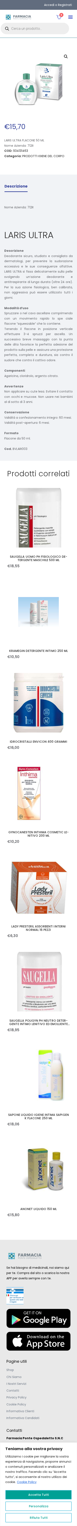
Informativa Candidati (22, 1418)
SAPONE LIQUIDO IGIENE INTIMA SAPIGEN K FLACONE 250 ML (38, 1116)
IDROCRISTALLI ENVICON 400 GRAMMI (38, 741)
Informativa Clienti (20, 1411)
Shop (10, 1370)
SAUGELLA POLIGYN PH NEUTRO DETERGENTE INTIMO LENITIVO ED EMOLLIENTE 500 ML (38, 1022)
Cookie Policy (27, 1482)
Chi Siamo (14, 1377)
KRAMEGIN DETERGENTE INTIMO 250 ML (38, 651)
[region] (38, 1484)
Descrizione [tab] (16, 186)
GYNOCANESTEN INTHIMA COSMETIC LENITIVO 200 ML (38, 834)
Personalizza (38, 1506)
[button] (70, 17)
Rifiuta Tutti (38, 1518)
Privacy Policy (16, 1397)
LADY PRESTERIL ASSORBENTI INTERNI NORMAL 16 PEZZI (38, 928)
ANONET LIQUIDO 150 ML (38, 1209)
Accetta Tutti (38, 1495)
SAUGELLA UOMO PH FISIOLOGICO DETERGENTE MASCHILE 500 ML (38, 558)
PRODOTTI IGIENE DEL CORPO (43, 156)
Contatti (12, 1390)
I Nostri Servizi (16, 1384)
